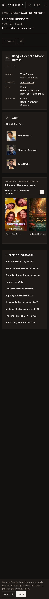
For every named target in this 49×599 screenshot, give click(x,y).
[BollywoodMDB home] (11, 5)
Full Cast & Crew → (14, 124)
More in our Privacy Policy (16, 588)
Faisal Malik (38, 93)
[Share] (21, 41)
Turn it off (8, 594)
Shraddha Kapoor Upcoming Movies (23, 275)
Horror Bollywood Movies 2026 (21, 322)
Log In (37, 5)
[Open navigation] (45, 5)
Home (5, 13)
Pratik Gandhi (23, 89)
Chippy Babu (23, 100)
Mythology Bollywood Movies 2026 (22, 309)
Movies (14, 13)
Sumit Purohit (27, 82)
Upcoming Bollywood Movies (19, 288)
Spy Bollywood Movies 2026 (19, 295)
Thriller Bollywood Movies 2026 (21, 316)
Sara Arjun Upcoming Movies (19, 261)
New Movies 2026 (14, 282)
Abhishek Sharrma (29, 104)
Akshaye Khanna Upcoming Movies (22, 268)
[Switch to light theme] (23, 5)
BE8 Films (33, 77)
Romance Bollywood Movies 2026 (22, 302)
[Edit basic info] (7, 66)
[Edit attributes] (13, 66)
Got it (21, 594)
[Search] (30, 5)
